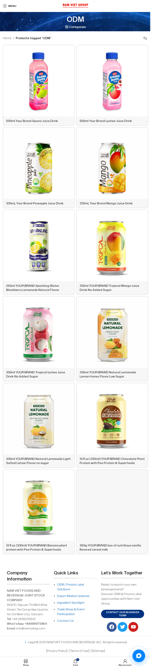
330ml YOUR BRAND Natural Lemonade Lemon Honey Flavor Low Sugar (108, 374)
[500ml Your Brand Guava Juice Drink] (38, 80)
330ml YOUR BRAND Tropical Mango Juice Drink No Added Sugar (109, 288)
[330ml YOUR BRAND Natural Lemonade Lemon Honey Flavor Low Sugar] (112, 332)
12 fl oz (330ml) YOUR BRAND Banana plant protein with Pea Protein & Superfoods (36, 547)
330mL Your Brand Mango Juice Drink (106, 203)
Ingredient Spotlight (71, 603)
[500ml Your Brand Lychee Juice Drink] (112, 80)
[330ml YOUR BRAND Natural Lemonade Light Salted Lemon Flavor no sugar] (38, 418)
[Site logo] (75, 6)
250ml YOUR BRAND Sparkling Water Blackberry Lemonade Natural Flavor (32, 288)
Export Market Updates (73, 596)
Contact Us (65, 621)
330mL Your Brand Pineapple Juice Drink (35, 203)
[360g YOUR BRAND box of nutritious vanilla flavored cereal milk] (112, 505)
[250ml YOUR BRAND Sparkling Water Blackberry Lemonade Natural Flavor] (38, 245)
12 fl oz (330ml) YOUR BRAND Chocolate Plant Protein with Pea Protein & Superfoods (112, 461)
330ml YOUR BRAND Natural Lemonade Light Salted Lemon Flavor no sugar (38, 461)
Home (7, 38)
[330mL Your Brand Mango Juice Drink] (112, 163)
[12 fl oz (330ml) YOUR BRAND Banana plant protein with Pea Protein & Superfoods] (38, 505)
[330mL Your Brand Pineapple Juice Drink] (38, 163)
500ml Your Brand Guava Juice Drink (32, 121)
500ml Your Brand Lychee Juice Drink (106, 121)
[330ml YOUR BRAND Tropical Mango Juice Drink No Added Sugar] (112, 245)
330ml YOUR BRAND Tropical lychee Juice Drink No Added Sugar (35, 374)
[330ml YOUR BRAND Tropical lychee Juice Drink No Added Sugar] (38, 332)
